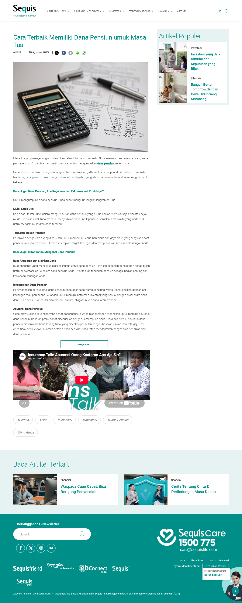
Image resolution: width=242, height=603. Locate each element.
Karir (182, 560)
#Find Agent (25, 432)
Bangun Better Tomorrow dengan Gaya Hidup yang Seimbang (204, 91)
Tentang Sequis (139, 11)
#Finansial (64, 420)
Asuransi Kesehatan (87, 11)
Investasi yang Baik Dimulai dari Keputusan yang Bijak (205, 61)
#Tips (43, 420)
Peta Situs (197, 560)
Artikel (182, 11)
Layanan (163, 11)
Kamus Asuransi (219, 560)
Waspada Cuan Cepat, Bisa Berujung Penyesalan (83, 489)
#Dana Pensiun (117, 420)
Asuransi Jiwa (56, 11)
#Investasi (89, 420)
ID (220, 11)
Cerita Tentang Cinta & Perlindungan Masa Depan (193, 489)
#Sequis (23, 420)
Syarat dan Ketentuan (187, 566)
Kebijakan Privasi (216, 566)
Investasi (115, 11)
